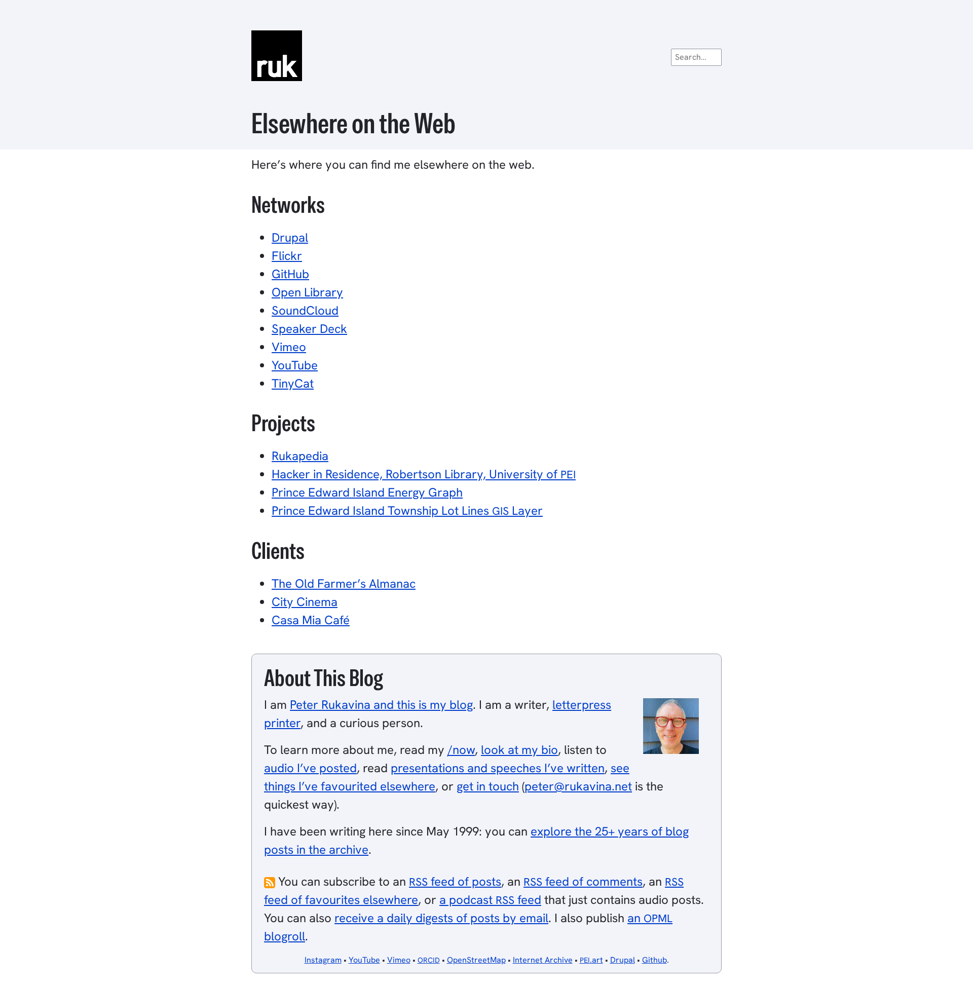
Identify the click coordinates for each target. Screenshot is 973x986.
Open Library (307, 292)
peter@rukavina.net (578, 786)
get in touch (488, 786)
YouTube (295, 365)
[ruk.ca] (486, 55)
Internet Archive (543, 960)
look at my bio (519, 749)
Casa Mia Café (311, 620)
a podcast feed (490, 899)
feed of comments (583, 881)
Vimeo (289, 347)
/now (461, 749)
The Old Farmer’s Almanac (344, 583)
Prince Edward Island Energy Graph (367, 492)
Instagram (323, 960)
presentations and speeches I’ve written (498, 768)
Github (654, 960)
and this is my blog (381, 704)
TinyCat (293, 383)
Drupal (290, 237)
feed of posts (455, 881)
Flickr (287, 255)
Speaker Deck (309, 328)
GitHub (290, 274)
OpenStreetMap (476, 960)
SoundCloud (305, 310)
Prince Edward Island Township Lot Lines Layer (407, 510)
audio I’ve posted (310, 768)
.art (591, 960)
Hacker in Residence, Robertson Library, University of (424, 474)
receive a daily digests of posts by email (441, 918)
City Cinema (305, 602)
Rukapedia (300, 456)
